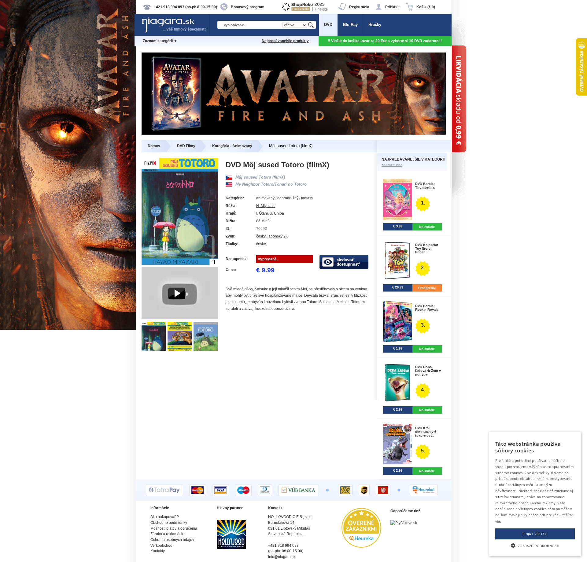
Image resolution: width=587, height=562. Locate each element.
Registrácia (359, 7)
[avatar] (294, 133)
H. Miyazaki (265, 206)
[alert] (535, 494)
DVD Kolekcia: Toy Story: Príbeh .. (426, 248)
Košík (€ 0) (425, 7)
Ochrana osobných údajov (172, 540)
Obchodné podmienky (168, 522)
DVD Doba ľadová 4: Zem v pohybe (428, 370)
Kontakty (157, 551)
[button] (535, 545)
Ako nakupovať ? (164, 517)
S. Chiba (277, 213)
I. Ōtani (262, 213)
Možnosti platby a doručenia (173, 528)
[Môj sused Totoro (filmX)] (155, 349)
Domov (154, 146)
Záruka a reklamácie (167, 534)
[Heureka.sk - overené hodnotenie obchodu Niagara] (361, 546)
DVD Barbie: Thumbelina (425, 185)
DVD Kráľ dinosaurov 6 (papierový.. (425, 431)
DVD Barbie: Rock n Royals (426, 307)
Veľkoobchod (161, 545)
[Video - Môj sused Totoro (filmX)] (180, 318)
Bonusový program (247, 7)
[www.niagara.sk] (175, 32)
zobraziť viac (392, 165)
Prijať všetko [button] (535, 533)
